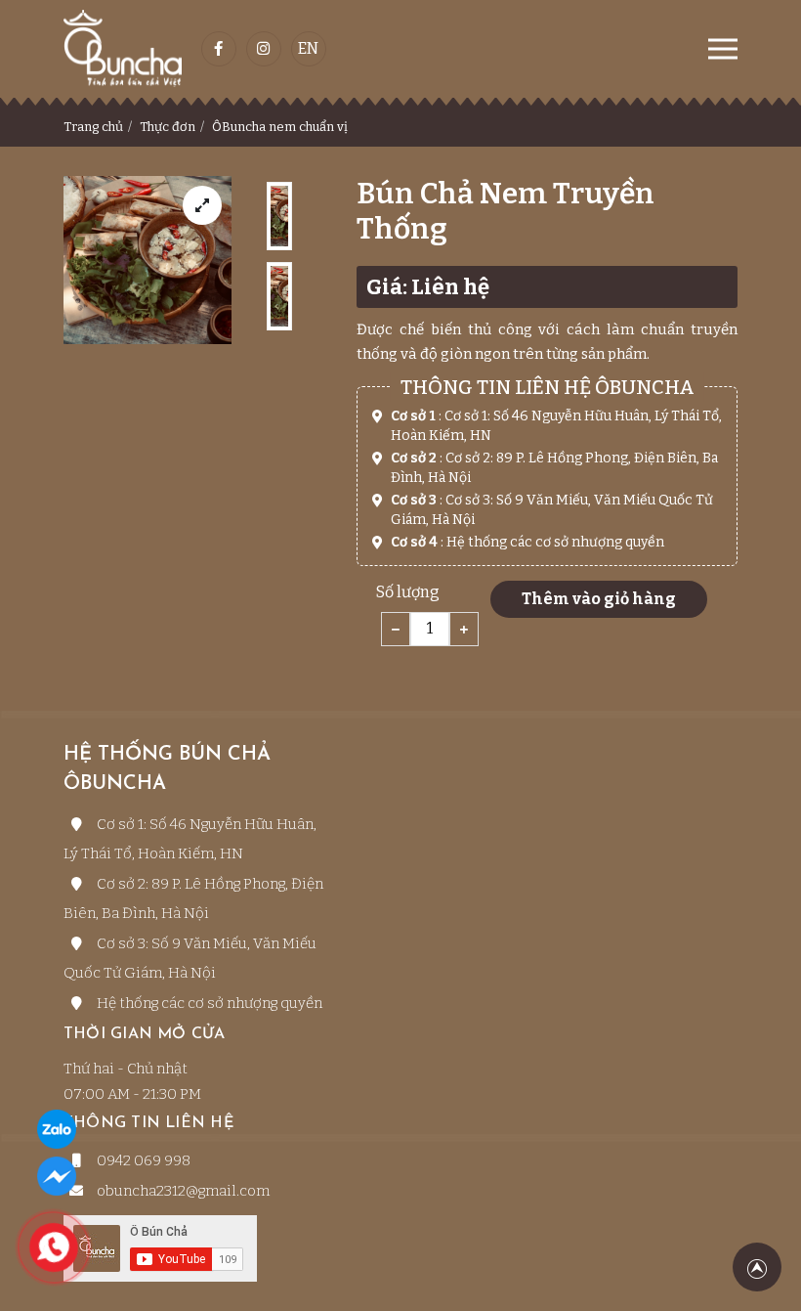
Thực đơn (167, 126)
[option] (279, 216)
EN (308, 48)
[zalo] (56, 1129)
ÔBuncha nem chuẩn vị (280, 126)
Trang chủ (93, 126)
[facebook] (56, 1176)
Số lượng (408, 592)
